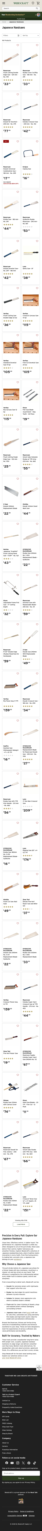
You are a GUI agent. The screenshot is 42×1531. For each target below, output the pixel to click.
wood (28, 1312)
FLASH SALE (21, 19)
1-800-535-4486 (8, 1396)
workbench (17, 1259)
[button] (31, 35)
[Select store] (33, 3)
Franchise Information (10, 1449)
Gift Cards (5, 1416)
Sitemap (32, 1516)
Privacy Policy (30, 1482)
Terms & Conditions (27, 1511)
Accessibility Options (14, 1516)
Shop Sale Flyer (7, 1427)
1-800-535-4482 (8, 1391)
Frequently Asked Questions (12, 1407)
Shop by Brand (7, 1433)
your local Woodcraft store (11, 1358)
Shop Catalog (7, 1430)
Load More (21, 1224)
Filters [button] (5, 35)
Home (4, 22)
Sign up (21, 1478)
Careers (5, 1446)
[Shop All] (4, 3)
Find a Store (6, 1453)
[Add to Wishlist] (16, 46)
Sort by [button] (25, 35)
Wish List (5, 1420)
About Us (5, 1443)
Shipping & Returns (9, 1404)
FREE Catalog (7, 1423)
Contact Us (6, 1400)
